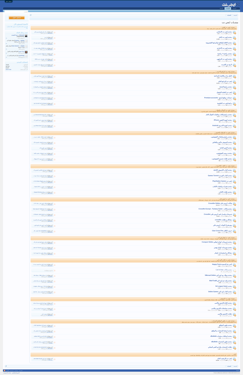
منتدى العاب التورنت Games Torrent (220, 175)
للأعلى (7, 370)
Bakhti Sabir (8, 69)
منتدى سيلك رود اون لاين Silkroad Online (218, 275)
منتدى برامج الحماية (225, 87)
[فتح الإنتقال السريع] (30, 15)
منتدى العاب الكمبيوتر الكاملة (222, 170)
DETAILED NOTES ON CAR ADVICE (38, 347)
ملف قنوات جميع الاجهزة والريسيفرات (38, 76)
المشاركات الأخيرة (225, 10)
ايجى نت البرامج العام (225, 81)
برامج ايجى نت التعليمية (224, 103)
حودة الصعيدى (14, 35)
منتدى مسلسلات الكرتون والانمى (221, 308)
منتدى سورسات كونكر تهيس (223, 247)
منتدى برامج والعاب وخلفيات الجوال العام (219, 114)
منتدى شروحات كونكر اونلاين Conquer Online (217, 242)
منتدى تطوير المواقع (225, 325)
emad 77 (50, 293)
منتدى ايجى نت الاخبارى (224, 48)
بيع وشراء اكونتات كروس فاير (222, 225)
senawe (50, 343)
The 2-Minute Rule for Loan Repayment (38, 97)
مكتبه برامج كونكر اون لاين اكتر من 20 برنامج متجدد (36, 242)
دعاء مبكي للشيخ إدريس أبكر (40, 32)
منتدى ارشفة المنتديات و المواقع (222, 331)
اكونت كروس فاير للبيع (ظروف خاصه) (38, 225)
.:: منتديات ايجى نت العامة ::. (228, 27)
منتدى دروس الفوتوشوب (224, 153)
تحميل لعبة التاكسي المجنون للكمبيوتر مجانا (37, 170)
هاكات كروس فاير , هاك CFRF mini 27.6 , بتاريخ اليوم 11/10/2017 (32, 203)
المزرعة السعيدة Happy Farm (222, 264)
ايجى (235, 354)
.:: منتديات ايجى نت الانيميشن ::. (227, 298)
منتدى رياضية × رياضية (224, 53)
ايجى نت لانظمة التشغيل (224, 92)
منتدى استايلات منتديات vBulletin (221, 336)
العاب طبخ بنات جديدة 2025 (41, 59)
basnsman (50, 287)
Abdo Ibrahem (15, 45)
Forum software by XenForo (226, 372)
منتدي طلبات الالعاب (225, 192)
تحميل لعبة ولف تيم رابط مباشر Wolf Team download (35, 280)
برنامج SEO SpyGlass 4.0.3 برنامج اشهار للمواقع (36, 325)
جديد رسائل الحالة (22, 32)
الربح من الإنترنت (226, 64)
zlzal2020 (50, 276)
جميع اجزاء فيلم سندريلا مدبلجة (40, 303)
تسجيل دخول (8, 1)
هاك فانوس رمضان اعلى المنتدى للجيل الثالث (37, 341)
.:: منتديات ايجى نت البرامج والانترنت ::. (225, 71)
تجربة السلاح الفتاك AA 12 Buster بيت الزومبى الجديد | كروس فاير (32, 214)
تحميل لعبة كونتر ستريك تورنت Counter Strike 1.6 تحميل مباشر (33, 175)
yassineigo (21, 55)
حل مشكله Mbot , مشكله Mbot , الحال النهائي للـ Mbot (35, 275)
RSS (54, 32)
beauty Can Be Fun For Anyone (39, 103)
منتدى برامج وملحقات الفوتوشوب (221, 137)
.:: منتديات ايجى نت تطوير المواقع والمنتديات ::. (223, 320)
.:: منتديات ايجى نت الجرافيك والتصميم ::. (225, 132)
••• (6, 38)
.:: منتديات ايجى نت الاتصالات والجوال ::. (225, 110)
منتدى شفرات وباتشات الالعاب (222, 186)
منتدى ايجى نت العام (225, 37)
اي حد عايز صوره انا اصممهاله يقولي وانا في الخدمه (36, 158)
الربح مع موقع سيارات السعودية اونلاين (38, 64)
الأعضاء (221, 8)
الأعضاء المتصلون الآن (21, 24)
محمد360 (50, 360)
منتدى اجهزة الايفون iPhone (223, 120)
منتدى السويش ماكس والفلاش (222, 142)
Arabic (237, 370)
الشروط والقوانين (16, 372)
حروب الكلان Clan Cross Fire (222, 231)
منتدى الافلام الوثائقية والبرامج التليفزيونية (219, 43)
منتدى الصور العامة (226, 148)
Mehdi (51, 309)
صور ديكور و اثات (43, 148)
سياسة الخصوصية (7, 372)
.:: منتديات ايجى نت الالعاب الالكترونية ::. (225, 165)
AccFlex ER (49, 332)
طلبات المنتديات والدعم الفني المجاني (220, 347)
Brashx (50, 55)
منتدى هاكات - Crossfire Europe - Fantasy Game (215, 209)
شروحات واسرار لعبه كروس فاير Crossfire (218, 214)
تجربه (45, 37)
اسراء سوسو (49, 304)
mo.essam (50, 282)
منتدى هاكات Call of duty (224, 270)
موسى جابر (44, 314)
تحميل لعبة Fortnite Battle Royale (39, 358)
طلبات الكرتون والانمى (225, 314)
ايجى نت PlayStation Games (222, 181)
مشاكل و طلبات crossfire (223, 220)
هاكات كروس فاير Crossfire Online (220, 203)
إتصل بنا (20, 370)
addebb (22, 40)
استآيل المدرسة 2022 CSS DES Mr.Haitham (37, 336)
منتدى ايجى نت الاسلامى (224, 32)
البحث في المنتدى (234, 10)
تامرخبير (50, 138)
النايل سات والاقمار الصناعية (223, 76)
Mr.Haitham (49, 337)
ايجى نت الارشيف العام (224, 358)
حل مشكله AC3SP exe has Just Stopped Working (35, 192)
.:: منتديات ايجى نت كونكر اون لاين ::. (226, 237)
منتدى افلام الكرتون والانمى (223, 303)
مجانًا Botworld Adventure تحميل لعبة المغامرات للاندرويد (34, 114)
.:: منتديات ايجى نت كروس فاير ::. (227, 199)
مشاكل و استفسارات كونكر (223, 253)
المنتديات (228, 8)
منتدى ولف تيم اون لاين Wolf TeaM (220, 280)
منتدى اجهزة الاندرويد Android (222, 125)
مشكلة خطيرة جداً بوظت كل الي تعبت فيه (37, 253)
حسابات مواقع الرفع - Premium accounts (218, 98)
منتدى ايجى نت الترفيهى (224, 59)
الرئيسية (234, 8)
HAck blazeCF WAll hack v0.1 (40, 209)
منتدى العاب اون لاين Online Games (220, 291)
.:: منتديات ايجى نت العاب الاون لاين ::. (226, 260)
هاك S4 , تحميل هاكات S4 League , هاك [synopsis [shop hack (33, 286)
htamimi (17, 40)
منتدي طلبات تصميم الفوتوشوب (222, 159)
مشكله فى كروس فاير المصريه (40, 219)
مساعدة (16, 370)
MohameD (50, 33)
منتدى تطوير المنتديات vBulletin (221, 341)
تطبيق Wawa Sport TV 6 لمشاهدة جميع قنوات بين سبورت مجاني (33, 125)
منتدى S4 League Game (223, 286)
